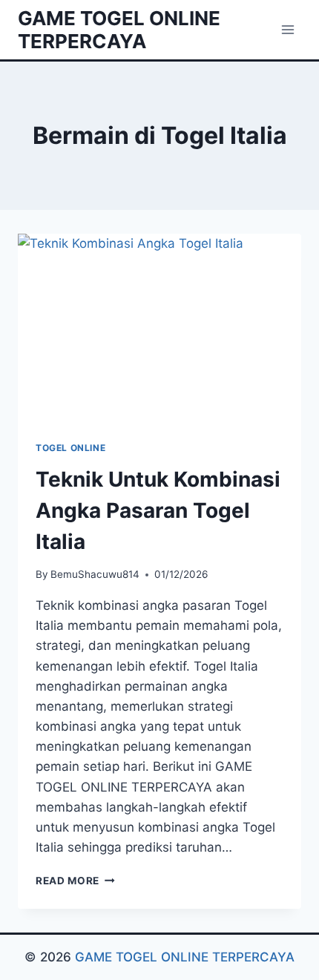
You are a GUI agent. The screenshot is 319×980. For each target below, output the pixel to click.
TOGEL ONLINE (70, 447)
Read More (75, 881)
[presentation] (159, 328)
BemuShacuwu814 (94, 574)
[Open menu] (287, 29)
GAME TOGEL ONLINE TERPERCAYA (183, 957)
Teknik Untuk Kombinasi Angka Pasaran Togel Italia (158, 510)
